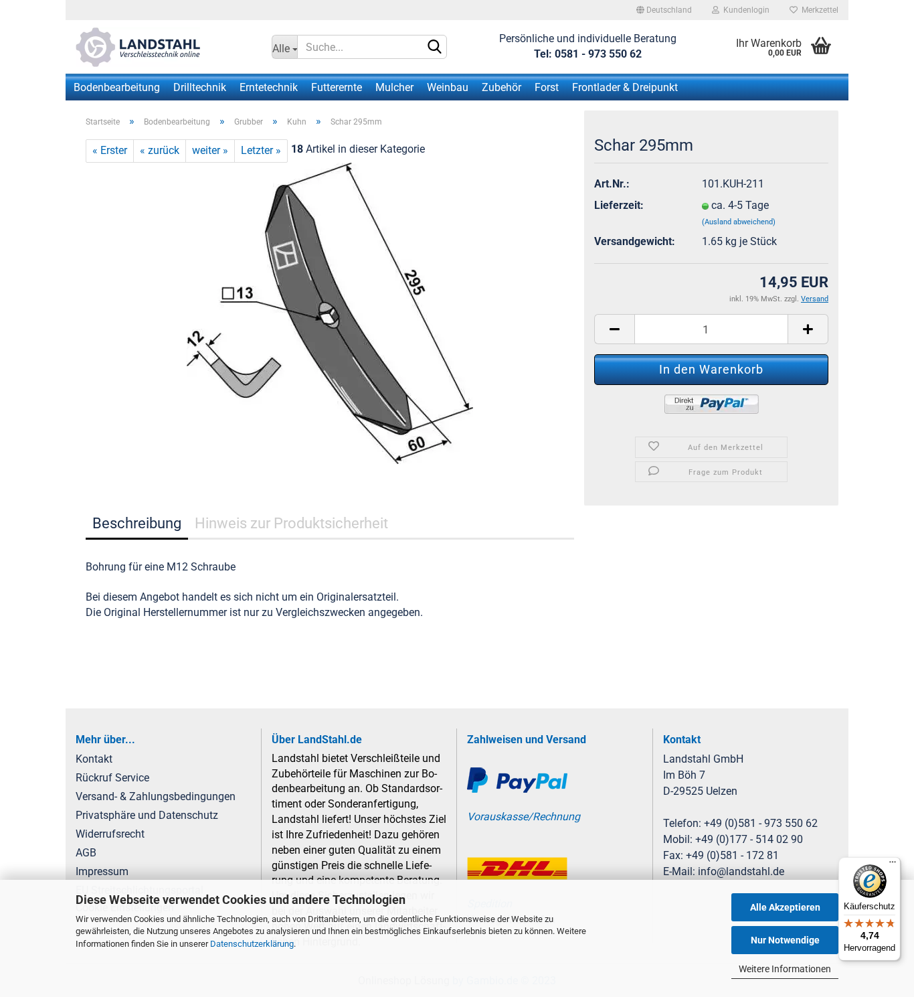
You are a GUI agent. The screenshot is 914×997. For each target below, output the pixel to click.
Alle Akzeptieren (785, 907)
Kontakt (94, 759)
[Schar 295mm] (330, 312)
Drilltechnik (199, 87)
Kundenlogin (744, 10)
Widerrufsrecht (110, 834)
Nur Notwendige (785, 940)
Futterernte (336, 87)
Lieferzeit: (619, 205)
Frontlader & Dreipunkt (625, 87)
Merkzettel (818, 10)
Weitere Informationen (785, 969)
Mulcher (394, 87)
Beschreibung (136, 523)
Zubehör (501, 87)
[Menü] (893, 865)
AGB (86, 852)
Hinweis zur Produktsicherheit (291, 523)
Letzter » (261, 150)
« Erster (109, 150)
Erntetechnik (269, 87)
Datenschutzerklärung (252, 944)
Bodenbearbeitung (117, 87)
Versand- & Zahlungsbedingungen (156, 796)
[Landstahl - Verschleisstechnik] (164, 47)
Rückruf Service (112, 777)
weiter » (210, 150)
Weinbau (447, 87)
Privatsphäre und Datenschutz (147, 815)
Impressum (102, 871)
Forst (547, 87)
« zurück (159, 150)
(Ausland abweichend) (738, 222)
